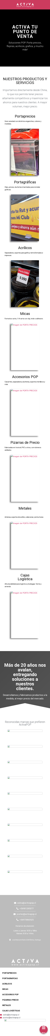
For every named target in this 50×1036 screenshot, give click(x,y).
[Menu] (44, 1027)
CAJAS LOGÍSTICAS (11, 1011)
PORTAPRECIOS (9, 973)
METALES (6, 1005)
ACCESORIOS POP (10, 994)
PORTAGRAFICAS (10, 978)
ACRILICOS (7, 984)
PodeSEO (16, 946)
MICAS (5, 989)
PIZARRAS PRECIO (10, 1000)
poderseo (3, 896)
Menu (43, 1033)
